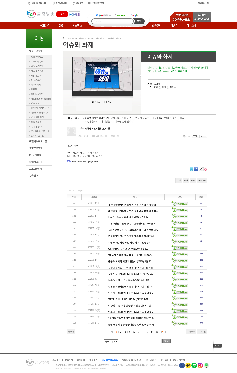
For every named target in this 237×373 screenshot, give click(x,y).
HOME (68, 38)
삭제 (193, 180)
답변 (186, 180)
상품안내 (157, 25)
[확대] (201, 136)
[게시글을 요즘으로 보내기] (205, 169)
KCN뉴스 (45, 25)
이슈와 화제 (97, 38)
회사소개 (191, 25)
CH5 (61, 25)
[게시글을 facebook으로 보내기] (196, 169)
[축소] (205, 136)
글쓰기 (71, 331)
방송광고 (77, 25)
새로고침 (202, 331)
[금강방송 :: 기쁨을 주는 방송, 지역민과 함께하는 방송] (40, 18)
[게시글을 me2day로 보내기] (201, 169)
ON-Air (62, 14)
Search (139, 21)
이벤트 (174, 25)
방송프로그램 (84, 38)
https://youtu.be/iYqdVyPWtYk (85, 162)
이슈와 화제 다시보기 (112, 38)
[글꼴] (196, 136)
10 (157, 332)
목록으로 (202, 180)
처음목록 (191, 331)
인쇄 (188, 136)
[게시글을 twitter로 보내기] (191, 169)
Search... (98, 21)
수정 (179, 180)
